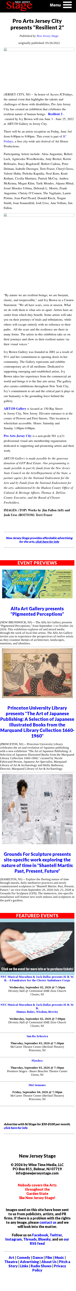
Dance (38, 1257)
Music (59, 1257)
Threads (30, 1239)
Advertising (29, 1262)
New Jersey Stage (48, 36)
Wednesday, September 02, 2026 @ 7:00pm (37, 1018)
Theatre (10, 1262)
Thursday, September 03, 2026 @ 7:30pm (37, 1043)
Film (48, 1257)
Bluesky (44, 1239)
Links (24, 1266)
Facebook (40, 1235)
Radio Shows (41, 1266)
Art (11, 1257)
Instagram (13, 1239)
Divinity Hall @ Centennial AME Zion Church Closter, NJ (37, 992)
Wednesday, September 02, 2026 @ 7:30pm (37, 987)
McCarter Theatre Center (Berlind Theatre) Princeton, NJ (37, 1048)
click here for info (15, 1128)
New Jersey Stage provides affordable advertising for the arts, (39, 539)
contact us (47, 1222)
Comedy (23, 1257)
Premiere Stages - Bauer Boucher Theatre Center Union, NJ (37, 1073)
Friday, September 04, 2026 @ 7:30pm (37, 1092)
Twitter (56, 1235)
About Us (49, 1262)
